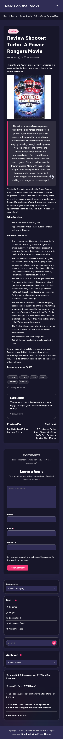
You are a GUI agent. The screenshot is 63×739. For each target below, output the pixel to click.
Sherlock (12, 382)
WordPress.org (16, 628)
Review (13, 31)
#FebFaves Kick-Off (16, 715)
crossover (13, 377)
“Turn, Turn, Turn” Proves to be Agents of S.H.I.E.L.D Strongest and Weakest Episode (28, 706)
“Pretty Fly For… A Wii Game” (21, 686)
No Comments (33, 57)
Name (11, 514)
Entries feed (15, 617)
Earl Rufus (17, 398)
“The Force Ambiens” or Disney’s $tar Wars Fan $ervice (30, 695)
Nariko (43, 377)
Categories (12, 584)
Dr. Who (24, 377)
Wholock (23, 382)
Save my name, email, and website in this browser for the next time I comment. (31, 558)
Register (13, 607)
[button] (16, 414)
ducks (34, 377)
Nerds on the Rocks (22, 6)
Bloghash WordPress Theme (36, 734)
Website (11, 542)
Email (10, 528)
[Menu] (58, 6)
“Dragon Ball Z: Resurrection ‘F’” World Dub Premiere (28, 676)
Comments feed (16, 623)
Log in (12, 612)
